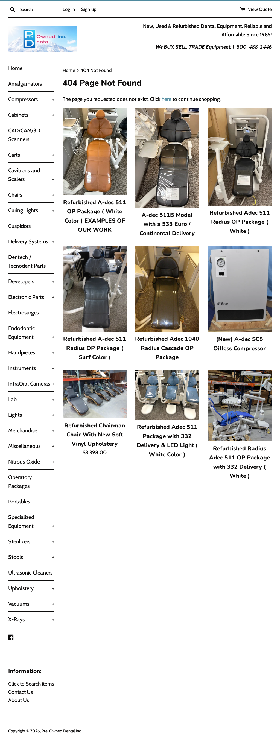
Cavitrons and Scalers (31, 174)
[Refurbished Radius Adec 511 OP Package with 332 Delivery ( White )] (240, 405)
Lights (31, 415)
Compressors (31, 99)
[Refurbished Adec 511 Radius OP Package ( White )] (240, 157)
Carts (31, 154)
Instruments (31, 368)
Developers (31, 281)
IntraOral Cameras (31, 383)
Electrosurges (23, 312)
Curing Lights (31, 210)
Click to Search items (31, 684)
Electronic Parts (31, 297)
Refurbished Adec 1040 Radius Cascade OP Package (167, 348)
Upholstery (31, 588)
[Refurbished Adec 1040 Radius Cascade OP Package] (167, 289)
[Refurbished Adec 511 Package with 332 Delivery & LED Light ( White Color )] (167, 395)
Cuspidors (19, 226)
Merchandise (31, 430)
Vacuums (31, 604)
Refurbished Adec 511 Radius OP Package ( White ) (239, 222)
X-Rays (31, 619)
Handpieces (31, 352)
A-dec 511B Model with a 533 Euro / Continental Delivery (167, 224)
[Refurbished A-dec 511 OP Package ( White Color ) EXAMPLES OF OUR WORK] (95, 151)
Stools (31, 557)
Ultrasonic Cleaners (30, 572)
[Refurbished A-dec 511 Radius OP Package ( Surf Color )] (95, 289)
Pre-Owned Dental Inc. (62, 730)
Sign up (89, 9)
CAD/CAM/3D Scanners (24, 134)
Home (15, 68)
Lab (31, 399)
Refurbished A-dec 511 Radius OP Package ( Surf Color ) (94, 348)
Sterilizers (31, 541)
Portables (19, 501)
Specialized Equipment (31, 521)
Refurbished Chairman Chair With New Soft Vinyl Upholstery (94, 435)
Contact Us (20, 692)
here (166, 99)
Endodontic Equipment (31, 332)
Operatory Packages (20, 481)
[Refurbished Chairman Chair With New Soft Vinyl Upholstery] (95, 394)
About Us (18, 700)
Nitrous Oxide (31, 461)
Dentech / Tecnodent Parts (27, 261)
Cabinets (31, 115)
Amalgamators (25, 83)
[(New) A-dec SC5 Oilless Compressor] (240, 289)
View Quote (259, 9)
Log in (69, 9)
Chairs (31, 194)
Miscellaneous (31, 446)
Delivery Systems (31, 241)
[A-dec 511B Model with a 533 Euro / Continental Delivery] (167, 158)
